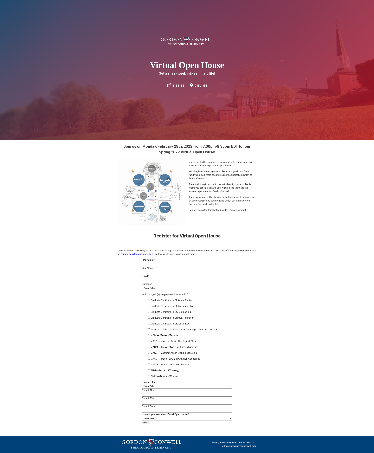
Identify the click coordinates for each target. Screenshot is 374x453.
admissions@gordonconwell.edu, (138, 254)
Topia (191, 197)
